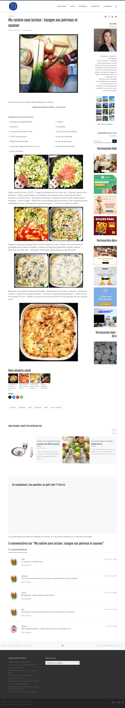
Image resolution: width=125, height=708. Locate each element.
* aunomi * (10, 702)
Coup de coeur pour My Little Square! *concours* (23, 681)
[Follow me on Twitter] (116, 16)
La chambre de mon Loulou (16, 668)
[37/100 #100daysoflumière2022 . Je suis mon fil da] (99, 99)
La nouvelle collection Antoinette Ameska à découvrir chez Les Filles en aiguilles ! (24, 688)
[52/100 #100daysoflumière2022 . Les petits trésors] (99, 118)
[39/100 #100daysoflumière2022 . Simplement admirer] (99, 112)
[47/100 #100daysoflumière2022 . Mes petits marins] (105, 105)
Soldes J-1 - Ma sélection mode (18, 684)
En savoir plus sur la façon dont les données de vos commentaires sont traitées (66, 537)
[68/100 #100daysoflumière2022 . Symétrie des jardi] (105, 112)
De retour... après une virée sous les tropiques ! (22, 692)
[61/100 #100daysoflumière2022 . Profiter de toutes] (105, 99)
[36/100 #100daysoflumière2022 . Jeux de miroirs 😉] (105, 118)
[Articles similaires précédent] (110, 431)
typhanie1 (24, 576)
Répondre (26, 565)
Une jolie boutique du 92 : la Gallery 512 (20, 675)
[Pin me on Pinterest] (112, 16)
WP (11, 704)
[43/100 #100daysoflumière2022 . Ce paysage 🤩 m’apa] (111, 99)
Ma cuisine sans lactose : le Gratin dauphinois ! (34, 386)
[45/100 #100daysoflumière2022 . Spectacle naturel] (99, 105)
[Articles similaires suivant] (114, 431)
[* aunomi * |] (13, 6)
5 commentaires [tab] (17, 549)
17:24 (115, 626)
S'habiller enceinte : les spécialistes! (18, 662)
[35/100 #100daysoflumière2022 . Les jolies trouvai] (111, 112)
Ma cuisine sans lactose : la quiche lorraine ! (24, 386)
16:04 (115, 559)
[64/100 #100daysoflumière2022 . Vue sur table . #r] (111, 105)
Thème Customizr (28, 704)
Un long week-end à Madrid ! (17, 678)
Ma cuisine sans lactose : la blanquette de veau (12, 387)
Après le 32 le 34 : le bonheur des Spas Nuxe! (22, 665)
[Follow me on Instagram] (109, 16)
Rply (22, 610)
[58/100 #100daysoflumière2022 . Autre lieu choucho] (111, 118)
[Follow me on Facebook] (105, 16)
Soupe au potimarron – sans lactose (44, 386)
